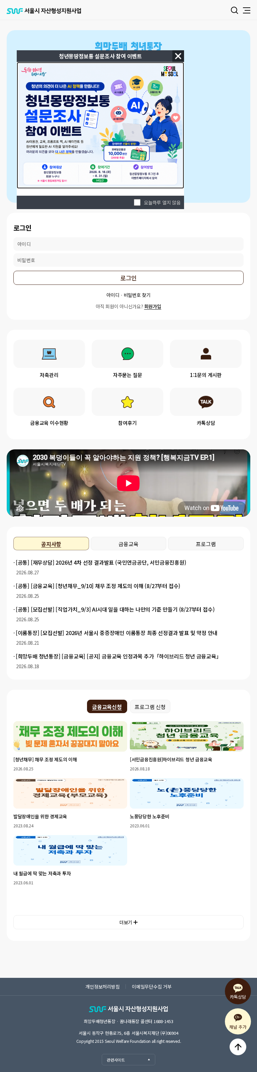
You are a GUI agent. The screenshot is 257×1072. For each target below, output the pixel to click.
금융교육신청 (107, 707)
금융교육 (128, 544)
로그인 (128, 277)
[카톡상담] (206, 402)
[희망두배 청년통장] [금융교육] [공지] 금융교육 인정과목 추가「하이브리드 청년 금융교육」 (119, 656)
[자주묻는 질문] (127, 354)
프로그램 (206, 544)
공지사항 (51, 544)
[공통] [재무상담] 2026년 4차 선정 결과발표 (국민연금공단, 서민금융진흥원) (101, 562)
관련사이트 (116, 1060)
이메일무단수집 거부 (151, 986)
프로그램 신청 (150, 707)
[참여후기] (127, 402)
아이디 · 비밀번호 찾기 (128, 295)
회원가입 (152, 306)
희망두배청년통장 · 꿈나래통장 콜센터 (128, 1021)
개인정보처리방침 (102, 986)
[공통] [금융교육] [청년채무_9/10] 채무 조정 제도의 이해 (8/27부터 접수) (98, 586)
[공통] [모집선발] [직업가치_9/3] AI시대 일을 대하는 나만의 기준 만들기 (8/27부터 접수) (115, 609)
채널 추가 (237, 1027)
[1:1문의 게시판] (206, 354)
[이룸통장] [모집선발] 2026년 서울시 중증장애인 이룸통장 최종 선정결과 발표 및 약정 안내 (117, 633)
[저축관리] (49, 354)
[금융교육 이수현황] (49, 402)
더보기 (125, 922)
